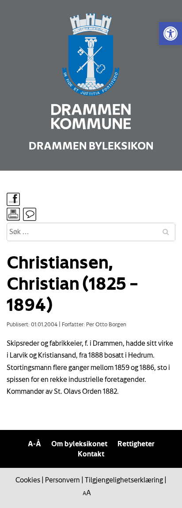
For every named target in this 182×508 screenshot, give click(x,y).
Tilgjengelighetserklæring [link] (124, 480)
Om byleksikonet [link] (79, 444)
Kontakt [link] (91, 454)
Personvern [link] (62, 480)
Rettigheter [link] (136, 444)
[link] (170, 33)
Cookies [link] (27, 480)
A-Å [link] (34, 444)
